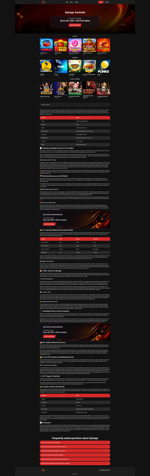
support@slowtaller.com (104, 470)
